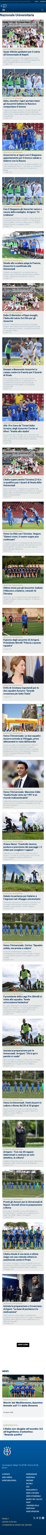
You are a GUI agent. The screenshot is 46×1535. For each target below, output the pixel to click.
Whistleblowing (5, 1)
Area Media (13, 1)
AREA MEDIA (7, 1477)
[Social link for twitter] (34, 1524)
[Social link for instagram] (40, 1524)
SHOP (28, 1502)
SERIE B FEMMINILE (33, 1496)
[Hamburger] (3, 10)
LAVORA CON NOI (9, 1522)
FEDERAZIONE (31, 1474)
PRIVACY (5, 1519)
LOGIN (36, 1)
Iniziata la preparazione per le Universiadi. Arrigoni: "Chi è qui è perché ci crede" (20, 1053)
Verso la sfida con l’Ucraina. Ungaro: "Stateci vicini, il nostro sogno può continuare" (22, 536)
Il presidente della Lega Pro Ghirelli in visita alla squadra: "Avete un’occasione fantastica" (22, 999)
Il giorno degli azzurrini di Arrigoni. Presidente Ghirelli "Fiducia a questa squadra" (22, 643)
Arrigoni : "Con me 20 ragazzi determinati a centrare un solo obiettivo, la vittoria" (18, 1155)
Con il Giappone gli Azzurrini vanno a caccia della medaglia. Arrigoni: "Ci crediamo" (22, 212)
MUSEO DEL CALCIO (34, 1499)
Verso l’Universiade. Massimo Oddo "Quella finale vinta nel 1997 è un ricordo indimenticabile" (21, 795)
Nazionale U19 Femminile (15, 1400)
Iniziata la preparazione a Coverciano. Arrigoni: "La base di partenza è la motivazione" (22, 1309)
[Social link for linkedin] (43, 1524)
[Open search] (42, 10)
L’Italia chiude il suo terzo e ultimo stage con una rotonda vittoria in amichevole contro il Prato (20, 1257)
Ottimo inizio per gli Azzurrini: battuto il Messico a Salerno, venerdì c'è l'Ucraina (23, 591)
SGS (27, 1487)
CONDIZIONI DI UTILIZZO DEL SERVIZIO (17, 1525)
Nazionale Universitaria (13, 49)
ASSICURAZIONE (32, 1512)
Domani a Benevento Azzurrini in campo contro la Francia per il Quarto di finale (22, 372)
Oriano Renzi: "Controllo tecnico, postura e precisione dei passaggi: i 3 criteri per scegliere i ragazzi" (22, 847)
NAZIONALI (30, 1477)
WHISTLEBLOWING (9, 1481)
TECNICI (29, 1484)
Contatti (19, 1)
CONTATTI (6, 1474)
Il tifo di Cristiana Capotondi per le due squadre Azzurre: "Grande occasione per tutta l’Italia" (21, 691)
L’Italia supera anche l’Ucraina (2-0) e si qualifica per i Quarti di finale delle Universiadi (22, 482)
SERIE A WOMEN (32, 1493)
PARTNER (29, 1481)
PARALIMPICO (32, 1490)
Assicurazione (27, 1)
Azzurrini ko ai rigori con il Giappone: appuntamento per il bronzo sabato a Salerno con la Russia (22, 158)
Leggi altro (23, 1345)
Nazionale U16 (10, 1425)
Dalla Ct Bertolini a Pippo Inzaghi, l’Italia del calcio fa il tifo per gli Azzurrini (20, 318)
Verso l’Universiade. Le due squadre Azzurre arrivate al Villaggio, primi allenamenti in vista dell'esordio (22, 739)
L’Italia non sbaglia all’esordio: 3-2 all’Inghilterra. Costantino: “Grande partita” (23, 1432)
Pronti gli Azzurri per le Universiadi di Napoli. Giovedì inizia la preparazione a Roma (22, 1205)
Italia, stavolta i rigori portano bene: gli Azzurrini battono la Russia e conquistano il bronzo (21, 104)
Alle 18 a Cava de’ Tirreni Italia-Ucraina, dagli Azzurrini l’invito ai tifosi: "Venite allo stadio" (20, 428)
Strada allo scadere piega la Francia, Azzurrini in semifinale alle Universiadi (22, 266)
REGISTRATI (42, 1)
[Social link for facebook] (37, 1524)
